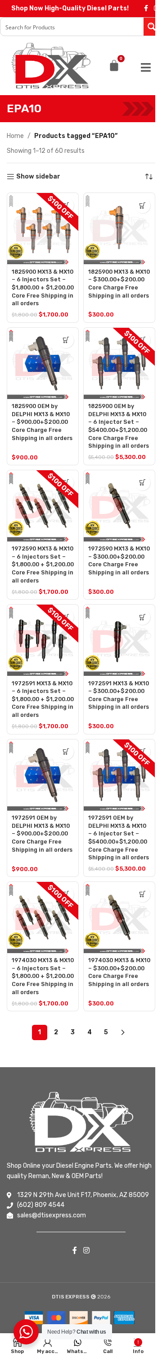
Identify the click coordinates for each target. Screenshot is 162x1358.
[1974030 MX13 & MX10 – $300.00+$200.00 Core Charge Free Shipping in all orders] (119, 917)
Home (15, 136)
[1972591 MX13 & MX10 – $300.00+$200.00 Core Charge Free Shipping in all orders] (119, 640)
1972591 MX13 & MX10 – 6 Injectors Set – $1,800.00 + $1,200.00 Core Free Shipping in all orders (43, 699)
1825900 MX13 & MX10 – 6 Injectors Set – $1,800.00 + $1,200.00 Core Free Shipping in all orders (43, 287)
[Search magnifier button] (153, 27)
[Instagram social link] (86, 1250)
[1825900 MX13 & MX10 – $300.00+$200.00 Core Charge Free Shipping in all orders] (119, 228)
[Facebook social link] (145, 8)
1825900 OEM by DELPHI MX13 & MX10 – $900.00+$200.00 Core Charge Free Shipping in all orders (42, 422)
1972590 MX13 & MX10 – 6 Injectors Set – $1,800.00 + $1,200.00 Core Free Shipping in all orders (43, 564)
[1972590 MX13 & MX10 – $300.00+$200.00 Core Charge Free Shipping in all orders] (119, 505)
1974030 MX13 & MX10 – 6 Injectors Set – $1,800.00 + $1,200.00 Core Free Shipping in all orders (43, 976)
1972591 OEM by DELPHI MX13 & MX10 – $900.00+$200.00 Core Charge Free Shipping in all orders (42, 833)
